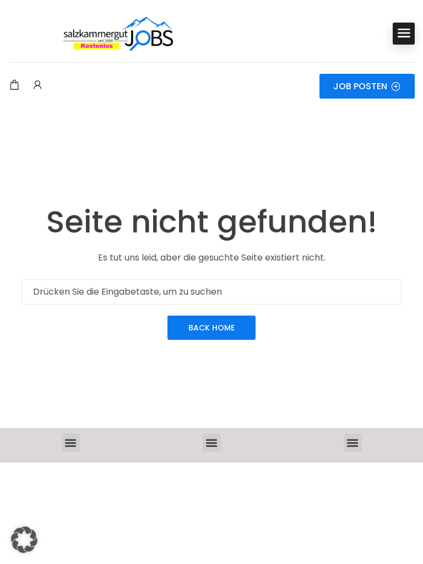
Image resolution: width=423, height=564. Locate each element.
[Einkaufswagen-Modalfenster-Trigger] (14, 86)
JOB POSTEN (360, 86)
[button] (71, 442)
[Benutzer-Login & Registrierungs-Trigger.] (37, 86)
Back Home (211, 327)
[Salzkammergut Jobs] (90, 33)
